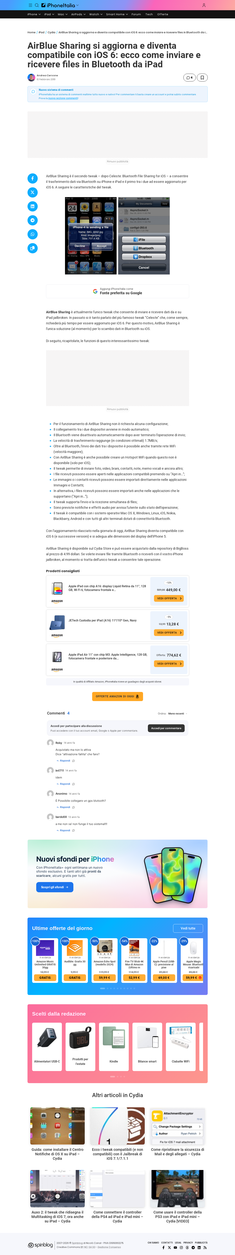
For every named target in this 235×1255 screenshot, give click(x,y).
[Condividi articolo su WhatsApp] (32, 234)
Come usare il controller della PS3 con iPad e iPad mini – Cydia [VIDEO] (177, 1216)
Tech (149, 14)
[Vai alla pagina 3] (111, 988)
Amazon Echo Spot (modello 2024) (105, 963)
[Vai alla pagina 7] (124, 988)
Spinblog (77, 1243)
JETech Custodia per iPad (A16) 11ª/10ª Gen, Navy (103, 620)
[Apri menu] (77, 5)
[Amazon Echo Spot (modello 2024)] (104, 947)
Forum (136, 14)
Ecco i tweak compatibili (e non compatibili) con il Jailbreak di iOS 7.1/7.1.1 (117, 1154)
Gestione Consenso (109, 1247)
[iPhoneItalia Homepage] (58, 5)
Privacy (188, 1242)
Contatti (167, 1242)
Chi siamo (153, 1242)
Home (31, 32)
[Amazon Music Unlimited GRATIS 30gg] (45, 947)
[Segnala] (73, 760)
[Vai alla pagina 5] (117, 988)
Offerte (162, 14)
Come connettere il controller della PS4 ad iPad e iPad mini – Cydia (117, 1216)
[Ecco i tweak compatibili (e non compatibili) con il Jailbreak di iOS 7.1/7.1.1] (117, 1126)
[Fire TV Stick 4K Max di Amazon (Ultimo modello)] (134, 947)
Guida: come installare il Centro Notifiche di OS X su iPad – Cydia (57, 1154)
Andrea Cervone (47, 75)
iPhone (32, 14)
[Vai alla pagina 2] (107, 988)
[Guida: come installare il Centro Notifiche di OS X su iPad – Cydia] (57, 1126)
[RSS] (205, 1247)
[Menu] (30, 5)
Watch (94, 14)
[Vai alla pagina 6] (121, 988)
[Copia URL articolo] (32, 248)
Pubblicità (201, 1242)
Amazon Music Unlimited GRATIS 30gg (45, 964)
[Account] (204, 5)
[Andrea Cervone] (31, 77)
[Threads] (187, 1247)
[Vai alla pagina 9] (131, 988)
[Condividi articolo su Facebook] (32, 178)
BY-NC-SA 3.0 (88, 1247)
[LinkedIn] (199, 1247)
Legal (178, 1242)
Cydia (51, 32)
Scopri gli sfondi (52, 887)
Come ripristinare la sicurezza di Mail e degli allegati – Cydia (177, 1151)
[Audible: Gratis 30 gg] (75, 947)
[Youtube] (175, 1247)
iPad (47, 14)
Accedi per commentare (166, 728)
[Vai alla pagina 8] (127, 988)
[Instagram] (181, 1247)
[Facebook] (163, 1247)
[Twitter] (169, 1247)
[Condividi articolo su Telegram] (32, 220)
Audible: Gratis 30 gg (74, 963)
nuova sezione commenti (63, 98)
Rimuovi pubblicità (117, 161)
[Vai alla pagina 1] (102, 988)
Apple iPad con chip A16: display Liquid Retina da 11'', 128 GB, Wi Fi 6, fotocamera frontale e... (107, 588)
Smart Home (115, 14)
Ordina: (162, 713)
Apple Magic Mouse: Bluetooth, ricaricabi (194, 964)
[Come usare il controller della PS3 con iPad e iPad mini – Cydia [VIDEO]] (177, 1188)
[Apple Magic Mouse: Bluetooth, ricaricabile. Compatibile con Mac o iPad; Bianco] (194, 947)
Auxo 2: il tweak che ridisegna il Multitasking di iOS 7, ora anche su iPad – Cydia (57, 1216)
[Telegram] (193, 1247)
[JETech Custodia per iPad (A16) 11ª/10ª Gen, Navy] (57, 622)
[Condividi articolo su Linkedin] (32, 206)
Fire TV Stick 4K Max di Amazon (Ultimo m (134, 964)
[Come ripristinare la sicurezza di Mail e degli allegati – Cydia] (177, 1126)
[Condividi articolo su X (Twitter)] (32, 192)
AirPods (76, 14)
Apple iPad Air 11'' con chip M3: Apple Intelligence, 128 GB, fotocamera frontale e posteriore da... (108, 656)
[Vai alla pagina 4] (114, 988)
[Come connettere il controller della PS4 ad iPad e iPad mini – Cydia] (117, 1188)
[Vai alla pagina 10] (134, 988)
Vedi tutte (188, 928)
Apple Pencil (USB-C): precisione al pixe (164, 964)
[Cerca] (37, 5)
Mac (61, 14)
